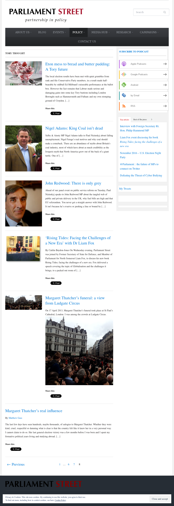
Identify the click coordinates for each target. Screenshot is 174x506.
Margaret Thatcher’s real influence (33, 410)
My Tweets (125, 188)
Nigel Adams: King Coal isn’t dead (74, 128)
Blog (42, 32)
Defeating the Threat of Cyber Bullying (141, 175)
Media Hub (98, 33)
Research (122, 33)
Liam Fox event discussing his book (141, 141)
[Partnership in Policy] (46, 13)
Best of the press (140, 119)
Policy (76, 33)
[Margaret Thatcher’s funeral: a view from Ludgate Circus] (23, 302)
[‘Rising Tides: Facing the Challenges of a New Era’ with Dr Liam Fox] (23, 249)
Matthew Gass (15, 417)
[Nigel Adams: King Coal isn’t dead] (23, 148)
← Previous (16, 464)
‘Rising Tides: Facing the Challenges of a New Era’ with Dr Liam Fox (78, 240)
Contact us (87, 41)
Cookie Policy (60, 500)
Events (57, 33)
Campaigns (146, 33)
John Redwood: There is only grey (73, 183)
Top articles (124, 119)
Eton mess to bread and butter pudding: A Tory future (77, 66)
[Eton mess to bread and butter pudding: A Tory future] (23, 73)
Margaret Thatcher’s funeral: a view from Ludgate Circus (75, 300)
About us (20, 33)
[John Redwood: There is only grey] (23, 203)
